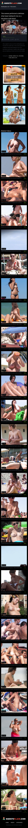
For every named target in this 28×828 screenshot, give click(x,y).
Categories (19, 822)
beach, (13, 57)
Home (7, 822)
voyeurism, (21, 55)
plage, (10, 57)
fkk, (17, 55)
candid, (14, 55)
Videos (12, 822)
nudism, (10, 55)
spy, (16, 57)
